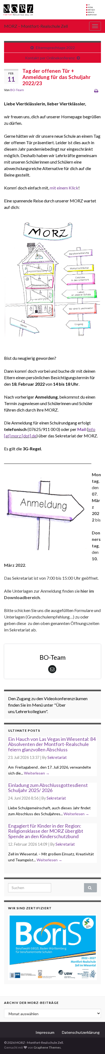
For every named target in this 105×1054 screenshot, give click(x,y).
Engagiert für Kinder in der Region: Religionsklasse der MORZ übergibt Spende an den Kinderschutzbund (45, 831)
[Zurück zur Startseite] (52, 9)
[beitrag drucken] (96, 90)
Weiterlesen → (37, 773)
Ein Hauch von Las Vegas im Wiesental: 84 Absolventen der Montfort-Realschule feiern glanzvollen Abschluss (52, 744)
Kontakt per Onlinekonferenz (50, 58)
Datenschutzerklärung (81, 1032)
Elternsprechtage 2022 (55, 47)
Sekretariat (57, 757)
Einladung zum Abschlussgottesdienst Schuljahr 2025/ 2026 (48, 787)
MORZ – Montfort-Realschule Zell (36, 26)
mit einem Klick (64, 187)
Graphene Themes (47, 1047)
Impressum (45, 1032)
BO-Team (17, 90)
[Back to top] (93, 1042)
